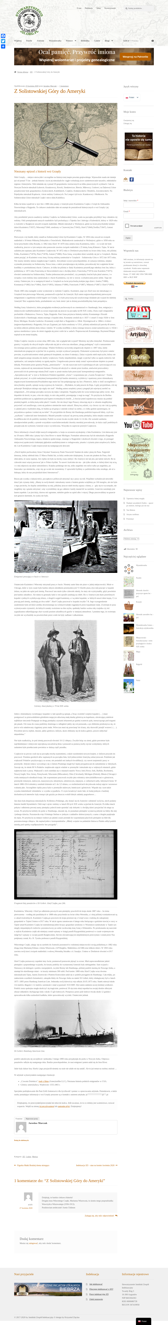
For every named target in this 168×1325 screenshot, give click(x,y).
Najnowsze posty (32, 1119)
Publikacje (89, 8)
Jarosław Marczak (50, 86)
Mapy (138, 652)
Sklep (98, 8)
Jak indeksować (96, 1284)
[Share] (3, 46)
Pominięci (130, 519)
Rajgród (139, 664)
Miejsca (35, 1157)
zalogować (33, 1243)
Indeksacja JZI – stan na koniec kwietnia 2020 (95, 1165)
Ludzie (28, 1157)
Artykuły (40, 41)
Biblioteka (85, 41)
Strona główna (22, 72)
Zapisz (128, 238)
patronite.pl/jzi (64, 1106)
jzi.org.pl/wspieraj (46, 1106)
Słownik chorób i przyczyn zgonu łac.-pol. (144, 593)
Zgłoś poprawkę (96, 1299)
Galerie (97, 41)
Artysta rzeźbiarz (132, 514)
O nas (79, 8)
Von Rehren (130, 510)
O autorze (19, 1119)
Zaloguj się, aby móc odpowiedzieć (99, 1216)
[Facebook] (3, 36)
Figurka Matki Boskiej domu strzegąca (33, 1165)
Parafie (29, 41)
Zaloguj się (128, 123)
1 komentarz (64, 86)
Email (127, 211)
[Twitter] (3, 41)
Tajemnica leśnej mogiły (135, 499)
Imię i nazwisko (131, 200)
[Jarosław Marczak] (21, 1127)
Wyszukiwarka (55, 41)
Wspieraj (18, 41)
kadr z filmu (44, 1081)
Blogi (107, 41)
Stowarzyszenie (110, 8)
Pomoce (69, 41)
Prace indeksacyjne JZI (99, 1294)
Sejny (138, 680)
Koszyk (139, 602)
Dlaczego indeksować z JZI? (101, 1289)
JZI (31, 72)
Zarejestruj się (129, 120)
